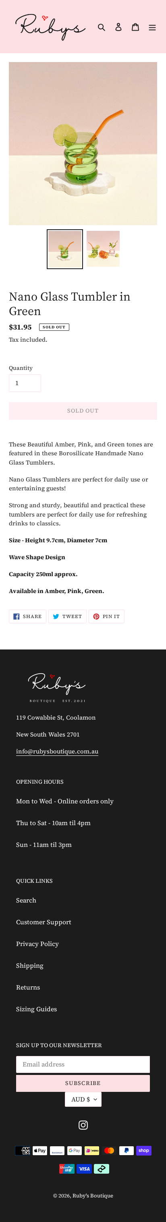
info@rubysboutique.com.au (57, 751)
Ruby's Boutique (93, 1195)
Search (26, 900)
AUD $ (80, 1099)
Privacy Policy (37, 943)
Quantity (21, 368)
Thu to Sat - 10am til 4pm (53, 822)
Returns (28, 987)
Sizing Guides (36, 1008)
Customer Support (43, 921)
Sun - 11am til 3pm (44, 844)
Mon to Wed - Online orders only (65, 801)
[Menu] (152, 26)
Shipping (30, 965)
